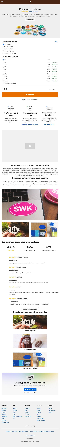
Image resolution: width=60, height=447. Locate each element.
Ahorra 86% (54, 74)
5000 (6, 78)
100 (5, 64)
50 (5, 62)
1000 (6, 74)
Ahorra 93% (54, 81)
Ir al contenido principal (1, 1)
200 (5, 67)
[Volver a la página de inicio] (30, 2)
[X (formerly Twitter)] (28, 426)
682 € (48, 78)
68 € (49, 64)
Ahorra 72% (54, 66)
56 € (49, 62)
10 (5, 59)
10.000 (6, 81)
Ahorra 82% (54, 71)
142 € (48, 71)
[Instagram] (31, 426)
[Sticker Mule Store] (25, 426)
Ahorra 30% (54, 62)
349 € (48, 76)
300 (5, 69)
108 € (48, 69)
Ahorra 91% (54, 78)
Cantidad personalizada (10, 83)
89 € (49, 67)
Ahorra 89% (54, 76)
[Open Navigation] (2, 2)
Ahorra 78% (54, 69)
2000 (6, 76)
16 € (49, 59)
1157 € (48, 81)
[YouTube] (34, 426)
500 (5, 71)
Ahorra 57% (54, 64)
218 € (48, 74)
